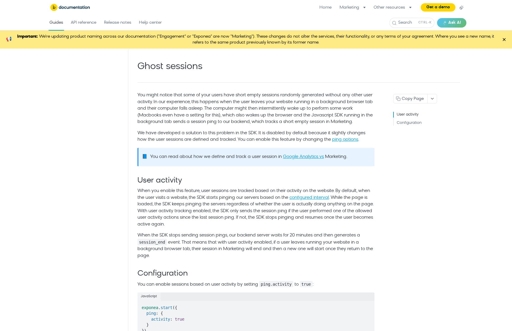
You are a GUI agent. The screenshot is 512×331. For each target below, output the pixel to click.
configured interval (309, 198)
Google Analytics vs (303, 157)
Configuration (409, 123)
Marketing (349, 7)
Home (325, 7)
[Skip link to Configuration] (133, 274)
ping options (345, 139)
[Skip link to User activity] (133, 180)
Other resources (389, 7)
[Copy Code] (367, 306)
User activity (408, 114)
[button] (438, 7)
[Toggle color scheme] (461, 7)
